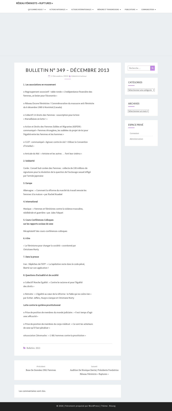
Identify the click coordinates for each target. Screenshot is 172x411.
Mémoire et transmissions (108, 9)
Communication (147, 9)
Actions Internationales (81, 9)
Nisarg (112, 406)
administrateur (79, 76)
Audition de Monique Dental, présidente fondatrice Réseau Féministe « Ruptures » (94, 370)
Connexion (134, 133)
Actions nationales (57, 9)
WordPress (94, 406)
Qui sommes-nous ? (36, 9)
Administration (136, 139)
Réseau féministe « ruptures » (34, 3)
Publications (130, 9)
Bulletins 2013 (33, 347)
